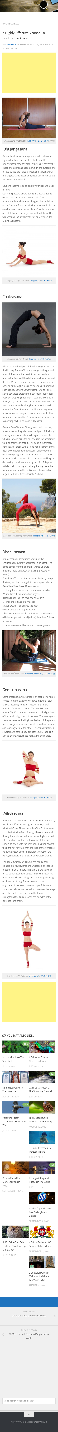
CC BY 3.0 (45, 280)
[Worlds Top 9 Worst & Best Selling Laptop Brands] (42, 1198)
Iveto (29, 141)
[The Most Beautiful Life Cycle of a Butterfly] (42, 1107)
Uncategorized (10, 23)
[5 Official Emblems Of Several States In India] (42, 1232)
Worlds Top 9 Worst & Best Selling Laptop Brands (40, 1212)
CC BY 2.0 (49, 673)
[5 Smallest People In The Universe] (15, 1077)
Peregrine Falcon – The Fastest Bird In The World (14, 1121)
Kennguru (33, 280)
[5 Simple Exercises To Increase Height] (42, 1137)
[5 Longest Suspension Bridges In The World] (42, 1167)
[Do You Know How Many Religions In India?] (15, 1167)
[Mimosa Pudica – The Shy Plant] (15, 1047)
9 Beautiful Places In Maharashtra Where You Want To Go (39, 1276)
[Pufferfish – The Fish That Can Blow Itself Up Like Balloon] (15, 1232)
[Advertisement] (29, 73)
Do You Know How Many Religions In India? (11, 1182)
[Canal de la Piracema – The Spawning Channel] (42, 1077)
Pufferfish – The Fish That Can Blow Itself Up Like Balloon (14, 1246)
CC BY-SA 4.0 (40, 141)
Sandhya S (10, 44)
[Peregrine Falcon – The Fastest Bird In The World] (15, 1107)
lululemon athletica (33, 673)
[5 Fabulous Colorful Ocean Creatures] (42, 1047)
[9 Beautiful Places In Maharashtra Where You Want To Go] (42, 1262)
